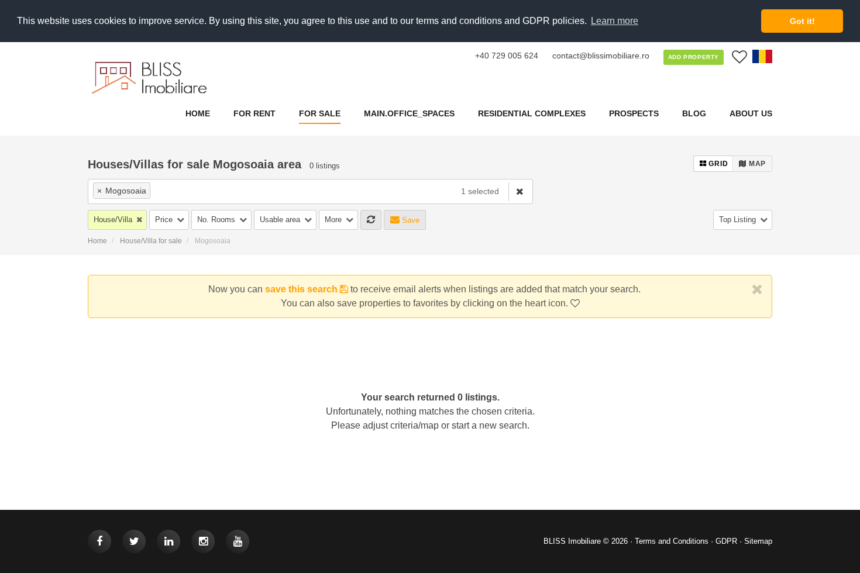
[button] (117, 220)
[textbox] (220, 190)
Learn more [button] (614, 21)
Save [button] (409, 220)
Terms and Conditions (671, 541)
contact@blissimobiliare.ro (600, 55)
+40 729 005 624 (506, 55)
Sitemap (758, 541)
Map (756, 164)
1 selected (480, 191)
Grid (717, 164)
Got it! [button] (802, 21)
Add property (693, 57)
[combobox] (269, 191)
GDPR (726, 541)
